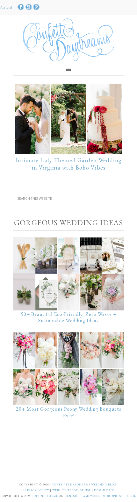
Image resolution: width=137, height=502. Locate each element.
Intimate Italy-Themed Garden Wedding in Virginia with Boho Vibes (69, 164)
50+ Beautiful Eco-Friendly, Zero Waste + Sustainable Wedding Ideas (69, 317)
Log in (131, 496)
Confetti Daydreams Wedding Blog (68, 39)
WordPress (113, 496)
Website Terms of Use (72, 490)
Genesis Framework (82, 496)
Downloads (105, 490)
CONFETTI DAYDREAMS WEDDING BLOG (84, 484)
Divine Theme (45, 496)
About (7, 7)
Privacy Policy (36, 490)
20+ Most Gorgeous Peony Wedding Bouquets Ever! (68, 412)
